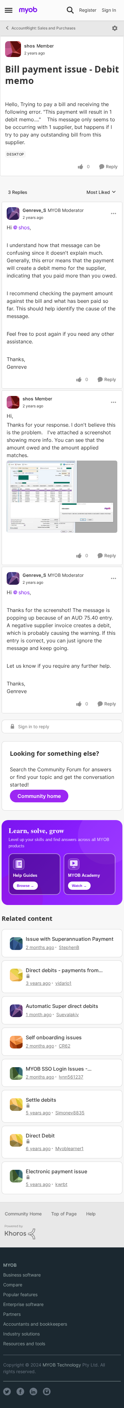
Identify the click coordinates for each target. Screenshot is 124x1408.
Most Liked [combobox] (101, 192)
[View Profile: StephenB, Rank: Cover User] (16, 943)
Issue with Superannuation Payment (70, 939)
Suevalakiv (67, 1014)
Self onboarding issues (54, 1037)
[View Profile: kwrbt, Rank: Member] (16, 1176)
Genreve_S (34, 210)
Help (91, 1213)
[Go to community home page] (28, 10)
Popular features (20, 1294)
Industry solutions (21, 1333)
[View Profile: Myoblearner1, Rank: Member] (16, 1140)
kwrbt (61, 1184)
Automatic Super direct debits (62, 1006)
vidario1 (63, 983)
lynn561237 (71, 1077)
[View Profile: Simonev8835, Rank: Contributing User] (16, 1104)
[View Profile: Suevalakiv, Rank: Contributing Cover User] (16, 1010)
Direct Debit (40, 1135)
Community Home (23, 1213)
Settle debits (41, 1100)
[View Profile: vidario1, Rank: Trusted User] (16, 975)
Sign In (109, 10)
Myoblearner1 (69, 1148)
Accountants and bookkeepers (35, 1324)
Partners (12, 1314)
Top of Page (64, 1213)
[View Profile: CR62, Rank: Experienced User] (16, 1042)
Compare (12, 1284)
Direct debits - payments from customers (62, 970)
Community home (39, 796)
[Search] (70, 10)
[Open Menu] (114, 28)
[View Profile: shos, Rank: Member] (13, 49)
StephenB (69, 947)
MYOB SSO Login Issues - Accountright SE (56, 1069)
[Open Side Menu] (9, 10)
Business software (22, 1274)
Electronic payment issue (56, 1171)
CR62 (64, 1045)
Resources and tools (24, 1343)
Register (87, 10)
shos (29, 45)
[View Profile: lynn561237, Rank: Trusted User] (16, 1073)
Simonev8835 (70, 1112)
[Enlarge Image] (62, 497)
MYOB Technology (62, 1364)
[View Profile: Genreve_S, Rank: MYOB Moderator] (13, 213)
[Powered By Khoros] (62, 1232)
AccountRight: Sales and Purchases (43, 28)
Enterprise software (23, 1304)
